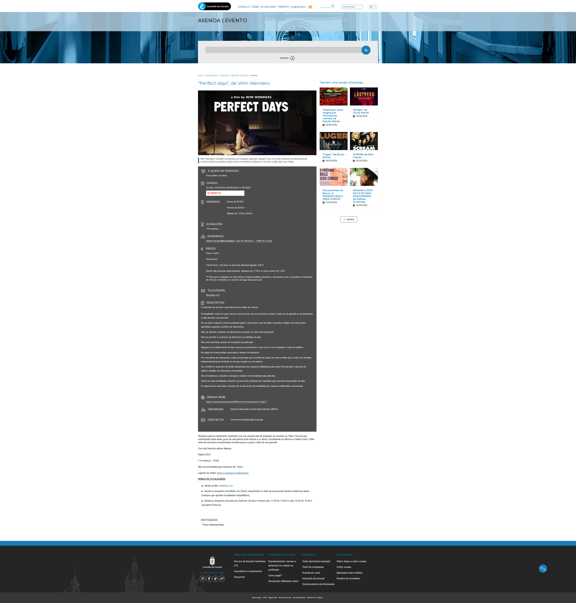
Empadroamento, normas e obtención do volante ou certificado (282, 566)
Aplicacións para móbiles (350, 573)
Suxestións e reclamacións (248, 571)
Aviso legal (256, 597)
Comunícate (298, 7)
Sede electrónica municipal (316, 561)
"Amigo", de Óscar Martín (361, 111)
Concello (244, 7)
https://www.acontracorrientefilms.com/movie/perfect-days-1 (236, 401)
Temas (255, 7)
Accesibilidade (299, 597)
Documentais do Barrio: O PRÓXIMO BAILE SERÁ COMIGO (333, 194)
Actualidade (268, 7)
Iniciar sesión (349, 6)
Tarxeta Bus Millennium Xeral (283, 581)
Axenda (224, 75)
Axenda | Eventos (239, 75)
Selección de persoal (313, 578)
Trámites (283, 7)
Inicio (200, 75)
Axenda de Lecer (311, 573)
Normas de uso (285, 597)
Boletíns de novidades (348, 578)
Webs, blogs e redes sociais (351, 561)
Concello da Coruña (214, 7)
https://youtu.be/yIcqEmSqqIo (233, 473)
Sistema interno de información (318, 584)
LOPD (264, 597)
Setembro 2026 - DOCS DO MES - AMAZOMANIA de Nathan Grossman (363, 196)
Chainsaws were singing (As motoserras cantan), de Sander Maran (333, 115)
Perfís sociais (344, 567)
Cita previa (239, 577)
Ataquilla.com (212, 295)
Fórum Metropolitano (213, 525)
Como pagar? (275, 575)
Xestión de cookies (315, 597)
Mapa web (272, 597)
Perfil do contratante (313, 567)
